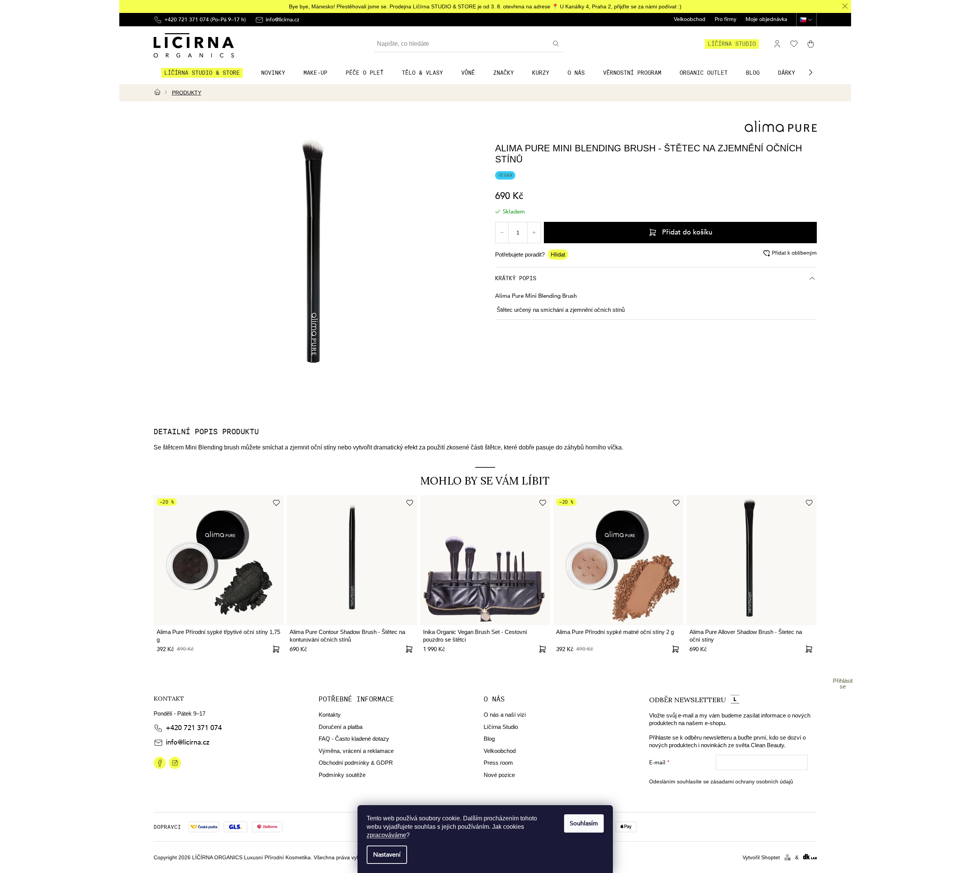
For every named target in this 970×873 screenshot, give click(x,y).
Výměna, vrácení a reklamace (356, 751)
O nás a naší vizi (505, 714)
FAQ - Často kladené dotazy (354, 738)
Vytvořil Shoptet (761, 857)
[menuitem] (202, 73)
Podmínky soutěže (342, 775)
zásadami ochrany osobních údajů (751, 781)
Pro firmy (725, 19)
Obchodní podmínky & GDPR (356, 762)
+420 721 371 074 (194, 728)
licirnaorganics (160, 763)
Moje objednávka (766, 19)
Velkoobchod (689, 19)
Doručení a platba (340, 727)
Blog (489, 738)
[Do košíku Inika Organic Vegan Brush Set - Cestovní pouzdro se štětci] (542, 649)
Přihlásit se (842, 683)
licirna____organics (175, 763)
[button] (811, 72)
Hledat (556, 43)
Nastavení (387, 855)
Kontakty (330, 714)
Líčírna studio (732, 43)
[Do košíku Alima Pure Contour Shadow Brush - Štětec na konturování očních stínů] (409, 649)
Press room (498, 762)
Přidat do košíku (687, 232)
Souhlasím (584, 823)
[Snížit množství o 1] (501, 232)
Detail (276, 649)
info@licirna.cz (187, 742)
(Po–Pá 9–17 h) (205, 19)
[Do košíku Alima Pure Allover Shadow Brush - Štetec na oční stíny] (808, 649)
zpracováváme (386, 835)
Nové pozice (499, 775)
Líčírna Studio (501, 727)
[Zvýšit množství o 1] (533, 232)
